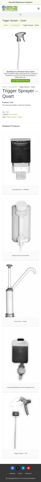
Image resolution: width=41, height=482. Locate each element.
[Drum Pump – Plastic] (20, 290)
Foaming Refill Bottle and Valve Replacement (20, 387)
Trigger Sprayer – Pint (20, 453)
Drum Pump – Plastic (20, 321)
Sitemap (12, 473)
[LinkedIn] (23, 468)
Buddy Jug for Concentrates (20, 255)
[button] (38, 8)
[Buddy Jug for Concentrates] (20, 224)
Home (6, 25)
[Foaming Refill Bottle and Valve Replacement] (20, 356)
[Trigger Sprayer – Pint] (20, 422)
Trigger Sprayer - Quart (14, 117)
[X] (18, 468)
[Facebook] (12, 468)
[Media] (10, 8)
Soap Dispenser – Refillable (20, 189)
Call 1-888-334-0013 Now (20, 81)
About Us (28, 473)
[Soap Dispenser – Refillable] (20, 158)
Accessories (15, 25)
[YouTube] (28, 468)
